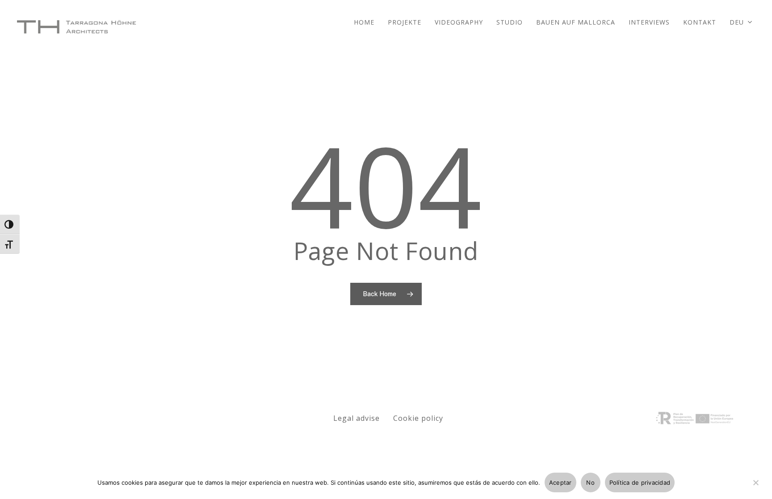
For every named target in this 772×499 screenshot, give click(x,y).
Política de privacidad (640, 482)
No (590, 482)
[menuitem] (741, 27)
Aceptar (560, 482)
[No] (755, 488)
